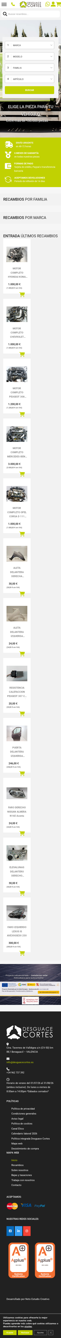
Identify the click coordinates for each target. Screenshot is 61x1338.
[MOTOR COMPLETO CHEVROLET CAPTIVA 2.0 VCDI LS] (17, 314)
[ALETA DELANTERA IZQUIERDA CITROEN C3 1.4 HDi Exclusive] (17, 614)
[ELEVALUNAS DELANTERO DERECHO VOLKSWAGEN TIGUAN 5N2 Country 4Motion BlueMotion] (17, 853)
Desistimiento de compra (25, 1148)
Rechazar (25, 1332)
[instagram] (27, 1231)
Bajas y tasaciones (21, 1175)
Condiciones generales (23, 1113)
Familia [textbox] (17, 68)
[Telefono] (13, 4)
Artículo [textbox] (18, 79)
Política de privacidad (23, 1108)
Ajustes (40, 1332)
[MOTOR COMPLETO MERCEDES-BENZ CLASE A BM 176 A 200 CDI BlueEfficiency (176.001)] (17, 434)
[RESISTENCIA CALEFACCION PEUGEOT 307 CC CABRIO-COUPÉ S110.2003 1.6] (17, 673)
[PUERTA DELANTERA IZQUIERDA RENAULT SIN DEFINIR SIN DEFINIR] (17, 733)
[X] (18, 1231)
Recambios (17, 1165)
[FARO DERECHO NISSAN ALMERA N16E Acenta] (17, 793)
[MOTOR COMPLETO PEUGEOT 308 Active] (17, 374)
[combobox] (29, 45)
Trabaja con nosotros (23, 1180)
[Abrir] (4, 4)
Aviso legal (17, 1118)
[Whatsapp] (48, 4)
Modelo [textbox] (17, 56)
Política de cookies (21, 1123)
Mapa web (16, 1143)
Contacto (16, 1185)
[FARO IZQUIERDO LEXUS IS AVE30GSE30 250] (17, 913)
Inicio (14, 1160)
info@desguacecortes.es (20, 1062)
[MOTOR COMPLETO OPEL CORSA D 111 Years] (17, 494)
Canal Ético (17, 1128)
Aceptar (9, 1332)
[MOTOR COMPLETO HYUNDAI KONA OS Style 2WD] (17, 254)
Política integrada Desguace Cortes (30, 1138)
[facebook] (10, 1231)
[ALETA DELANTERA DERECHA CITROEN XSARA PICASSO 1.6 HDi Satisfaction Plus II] (17, 554)
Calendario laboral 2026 (24, 1133)
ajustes (28, 1326)
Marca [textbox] (17, 45)
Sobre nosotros (19, 1170)
